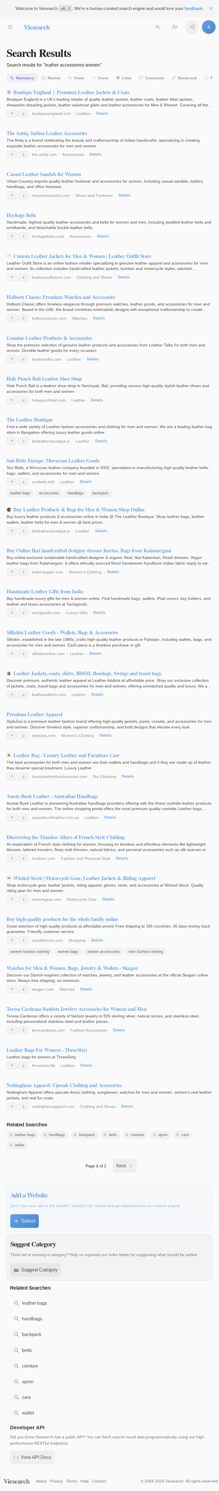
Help (84, 1481)
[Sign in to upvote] (12, 113)
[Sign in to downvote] (23, 113)
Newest (54, 78)
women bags (68, 951)
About (41, 1481)
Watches (79, 318)
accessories (49, 493)
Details (102, 113)
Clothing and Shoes (94, 277)
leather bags (20, 493)
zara (184, 1135)
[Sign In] (192, 27)
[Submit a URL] (209, 27)
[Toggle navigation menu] (10, 27)
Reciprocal (187, 78)
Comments (154, 78)
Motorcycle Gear (82, 899)
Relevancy (25, 78)
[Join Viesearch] (175, 27)
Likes (126, 78)
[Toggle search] (158, 27)
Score (103, 78)
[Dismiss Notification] (211, 8)
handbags (76, 493)
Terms (71, 1481)
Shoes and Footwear (94, 195)
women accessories (103, 951)
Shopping (77, 940)
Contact (99, 1481)
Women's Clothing (85, 572)
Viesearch (37, 27)
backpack (100, 493)
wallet (19, 1145)
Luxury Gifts (77, 612)
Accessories (73, 154)
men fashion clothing (146, 951)
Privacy (56, 1481)
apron (162, 1135)
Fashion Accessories (88, 1030)
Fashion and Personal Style (85, 858)
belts (113, 1135)
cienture (137, 1135)
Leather (83, 113)
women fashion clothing (29, 951)
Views (79, 78)
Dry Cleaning (104, 776)
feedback (193, 8)
